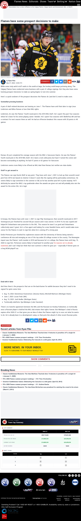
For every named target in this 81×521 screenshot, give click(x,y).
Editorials (33, 1)
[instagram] (73, 475)
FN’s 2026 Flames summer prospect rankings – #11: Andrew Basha (26, 384)
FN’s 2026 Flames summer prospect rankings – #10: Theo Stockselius (27, 379)
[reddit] (70, 82)
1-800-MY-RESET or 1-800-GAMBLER (34, 505)
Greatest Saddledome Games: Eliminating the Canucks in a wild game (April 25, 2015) (32, 382)
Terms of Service (66, 499)
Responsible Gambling (76, 499)
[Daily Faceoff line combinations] (74, 82)
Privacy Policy (59, 499)
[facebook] (52, 82)
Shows (43, 1)
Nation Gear (75, 1)
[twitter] (56, 82)
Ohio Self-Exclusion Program (12, 507)
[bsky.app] (61, 82)
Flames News (20, 1)
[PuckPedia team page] (78, 82)
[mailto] (65, 82)
